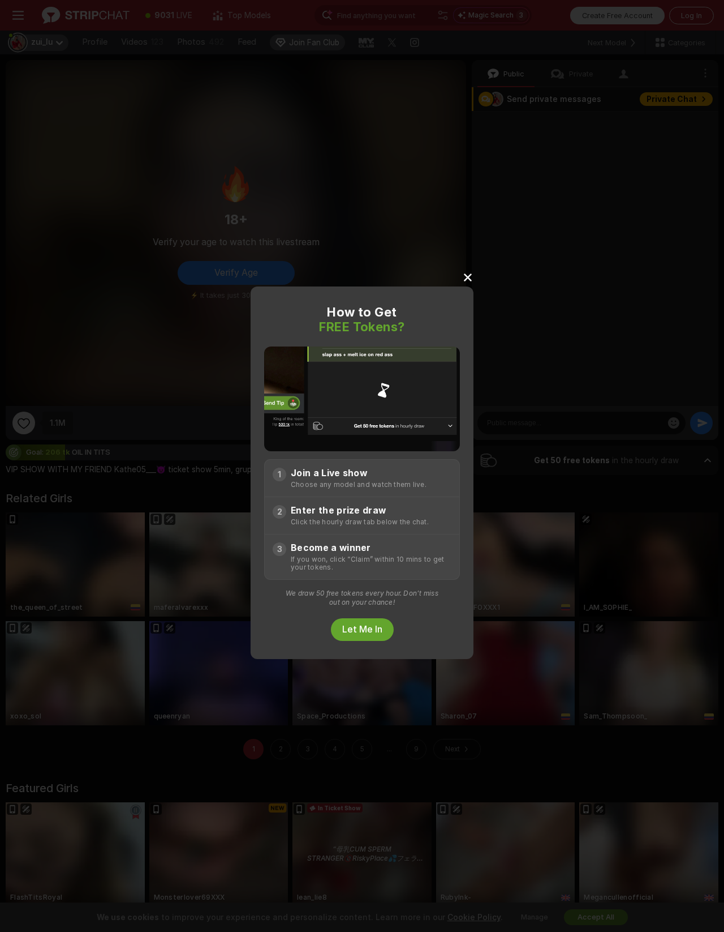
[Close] (468, 277)
